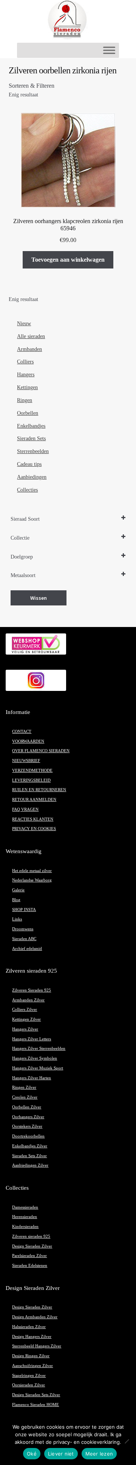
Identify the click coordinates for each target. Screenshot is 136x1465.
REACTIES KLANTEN (32, 819)
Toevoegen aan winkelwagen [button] (68, 259)
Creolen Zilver (24, 1097)
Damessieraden (25, 1207)
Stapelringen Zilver (29, 1375)
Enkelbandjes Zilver (29, 1146)
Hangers (25, 374)
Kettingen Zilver (26, 1019)
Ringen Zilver (24, 1087)
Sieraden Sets (31, 438)
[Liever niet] (126, 1441)
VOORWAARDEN (28, 741)
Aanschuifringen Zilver (32, 1366)
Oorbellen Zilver (26, 1107)
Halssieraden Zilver (29, 1327)
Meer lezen (99, 1454)
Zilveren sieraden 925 (31, 1236)
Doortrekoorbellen (28, 1136)
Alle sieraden (31, 336)
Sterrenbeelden (33, 451)
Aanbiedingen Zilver (30, 1165)
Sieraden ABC (24, 939)
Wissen (38, 597)
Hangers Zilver (25, 1029)
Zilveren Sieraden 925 (31, 990)
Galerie (18, 890)
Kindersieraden (25, 1226)
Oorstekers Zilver (27, 1126)
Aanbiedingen (31, 477)
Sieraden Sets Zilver (29, 1156)
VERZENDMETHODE (32, 770)
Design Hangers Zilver (31, 1337)
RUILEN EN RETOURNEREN (39, 790)
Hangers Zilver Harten (31, 1078)
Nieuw (24, 323)
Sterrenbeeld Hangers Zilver (36, 1346)
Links (17, 919)
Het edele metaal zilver (32, 871)
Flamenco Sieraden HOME (35, 1405)
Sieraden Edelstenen (29, 1265)
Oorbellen (27, 413)
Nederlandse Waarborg (32, 880)
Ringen (24, 400)
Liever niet (61, 1454)
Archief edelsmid (27, 949)
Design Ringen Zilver (30, 1356)
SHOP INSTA (24, 910)
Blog (16, 900)
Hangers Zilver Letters (31, 1039)
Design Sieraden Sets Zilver (36, 1395)
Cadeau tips (29, 464)
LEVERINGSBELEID (31, 780)
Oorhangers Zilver (28, 1117)
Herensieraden (24, 1217)
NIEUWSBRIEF (26, 761)
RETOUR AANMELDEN (34, 800)
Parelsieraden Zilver (29, 1256)
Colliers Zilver (24, 1009)
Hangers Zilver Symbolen (34, 1058)
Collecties (27, 490)
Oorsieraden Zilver (28, 1385)
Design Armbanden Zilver (34, 1317)
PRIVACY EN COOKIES (34, 829)
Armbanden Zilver (28, 1000)
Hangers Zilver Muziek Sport (37, 1068)
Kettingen (27, 387)
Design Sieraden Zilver (32, 1246)
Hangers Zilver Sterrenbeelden (38, 1048)
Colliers (25, 362)
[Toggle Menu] (109, 50)
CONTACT (21, 731)
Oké (32, 1454)
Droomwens (22, 929)
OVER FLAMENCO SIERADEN (41, 751)
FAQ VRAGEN (25, 809)
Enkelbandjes (31, 426)
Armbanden (29, 349)
